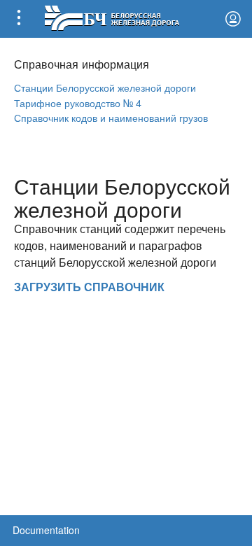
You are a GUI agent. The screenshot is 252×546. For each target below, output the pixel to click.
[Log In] (233, 19)
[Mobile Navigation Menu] (19, 19)
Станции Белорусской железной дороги (105, 87)
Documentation (46, 530)
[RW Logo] (111, 16)
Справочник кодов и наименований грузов (111, 117)
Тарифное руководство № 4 (77, 102)
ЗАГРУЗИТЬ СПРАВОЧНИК (89, 287)
